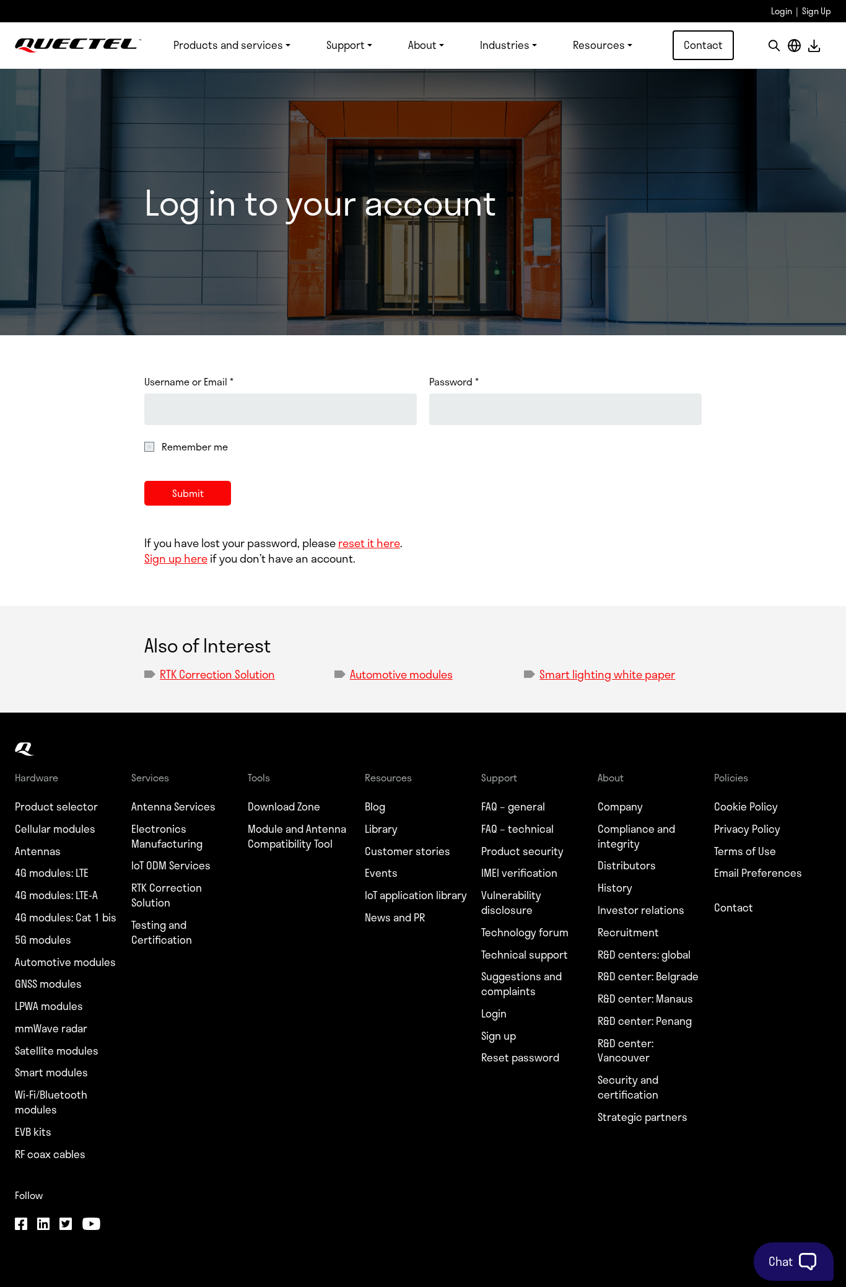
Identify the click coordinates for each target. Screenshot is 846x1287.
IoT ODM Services (171, 865)
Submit (188, 493)
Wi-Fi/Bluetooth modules (51, 1102)
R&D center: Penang (645, 1021)
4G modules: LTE (52, 873)
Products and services (228, 45)
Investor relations (641, 910)
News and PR (395, 917)
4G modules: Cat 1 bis (65, 917)
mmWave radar (51, 1028)
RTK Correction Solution (217, 674)
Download (814, 45)
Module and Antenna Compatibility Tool (297, 836)
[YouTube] (91, 1225)
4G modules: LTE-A (56, 895)
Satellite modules (56, 1050)
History (615, 888)
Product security (522, 851)
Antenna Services (173, 806)
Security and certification (628, 1087)
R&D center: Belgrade (648, 976)
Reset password (520, 1057)
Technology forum (525, 932)
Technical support (524, 954)
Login (781, 10)
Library (381, 829)
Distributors (627, 865)
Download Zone (284, 806)
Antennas (38, 851)
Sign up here (175, 558)
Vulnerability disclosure (511, 903)
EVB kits (33, 1132)
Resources (599, 45)
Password (454, 382)
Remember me (195, 447)
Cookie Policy (746, 806)
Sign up (498, 1036)
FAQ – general (513, 806)
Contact (703, 45)
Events (381, 873)
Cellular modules (55, 829)
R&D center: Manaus (645, 998)
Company (620, 806)
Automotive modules (401, 674)
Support (345, 45)
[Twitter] (65, 1225)
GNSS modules (48, 984)
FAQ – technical (517, 829)
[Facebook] (21, 1225)
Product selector (56, 806)
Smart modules (51, 1072)
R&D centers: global (644, 954)
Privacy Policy (747, 829)
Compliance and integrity (636, 836)
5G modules (43, 940)
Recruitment (628, 932)
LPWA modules (49, 1006)
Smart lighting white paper (607, 674)
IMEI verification (519, 873)
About (422, 45)
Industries (505, 45)
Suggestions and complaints (521, 984)
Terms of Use (745, 851)
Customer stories (407, 851)
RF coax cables (50, 1154)
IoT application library (416, 895)
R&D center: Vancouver (625, 1051)
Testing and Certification (161, 932)
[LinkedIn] (43, 1225)
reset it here (369, 542)
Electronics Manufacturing (167, 836)
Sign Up (816, 10)
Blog (375, 806)
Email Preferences (758, 873)
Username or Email (188, 382)
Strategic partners (642, 1117)
